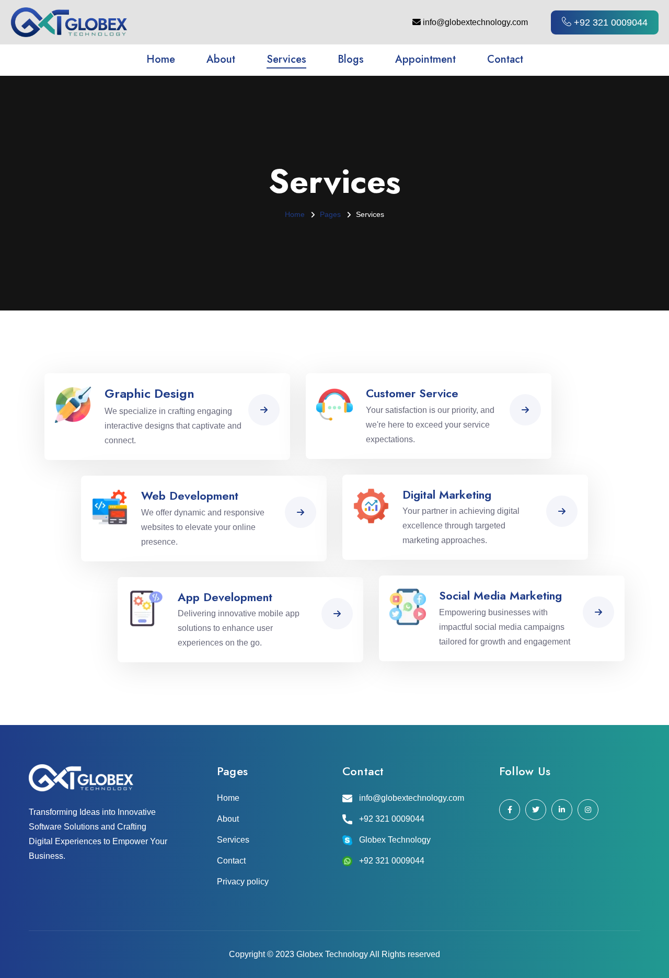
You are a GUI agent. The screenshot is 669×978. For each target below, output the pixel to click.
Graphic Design (149, 393)
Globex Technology (395, 839)
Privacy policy (243, 881)
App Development (225, 597)
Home (160, 59)
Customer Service (412, 393)
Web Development (189, 495)
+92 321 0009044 (391, 818)
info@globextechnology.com (474, 22)
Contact (505, 59)
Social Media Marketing (500, 595)
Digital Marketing (446, 494)
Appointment (425, 59)
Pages (330, 214)
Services (286, 59)
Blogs (351, 59)
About (220, 59)
